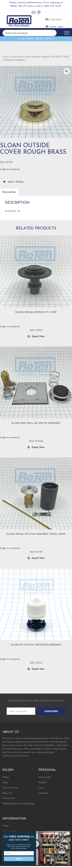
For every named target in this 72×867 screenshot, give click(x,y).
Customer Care (10, 788)
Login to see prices (10, 169)
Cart (41, 788)
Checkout (43, 793)
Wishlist (43, 782)
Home (21, 39)
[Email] (33, 13)
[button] (67, 71)
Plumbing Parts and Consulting (18, 803)
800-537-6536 (52, 6)
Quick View (38, 336)
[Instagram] (39, 13)
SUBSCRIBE (51, 711)
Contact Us (9, 798)
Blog (39, 39)
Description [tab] (9, 192)
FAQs (6, 826)
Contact (49, 39)
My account (50, 20)
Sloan (28, 57)
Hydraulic (46, 57)
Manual (36, 57)
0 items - (50, 27)
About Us (7, 793)
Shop (5, 782)
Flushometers (17, 57)
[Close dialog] (67, 833)
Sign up (19, 858)
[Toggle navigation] (67, 33)
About (30, 39)
